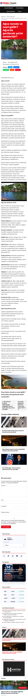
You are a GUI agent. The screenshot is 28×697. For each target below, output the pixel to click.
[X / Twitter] (8, 556)
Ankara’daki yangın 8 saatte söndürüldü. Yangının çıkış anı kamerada (13, 614)
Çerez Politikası (11, 11)
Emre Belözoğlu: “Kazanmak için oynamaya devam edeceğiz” (13, 617)
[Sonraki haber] (23, 566)
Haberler (3, 16)
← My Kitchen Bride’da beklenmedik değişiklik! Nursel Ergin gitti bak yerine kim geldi (8, 405)
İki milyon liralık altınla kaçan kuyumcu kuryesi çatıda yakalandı (14, 611)
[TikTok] (21, 556)
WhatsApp (6, 69)
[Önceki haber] (20, 566)
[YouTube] (17, 556)
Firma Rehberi (20, 8)
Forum (19, 11)
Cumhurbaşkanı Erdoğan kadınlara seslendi (13, 622)
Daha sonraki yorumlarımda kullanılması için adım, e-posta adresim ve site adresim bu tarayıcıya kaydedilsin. (13, 522)
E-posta (4, 506)
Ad (2, 500)
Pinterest (18, 69)
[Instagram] (12, 556)
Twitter (10, 67)
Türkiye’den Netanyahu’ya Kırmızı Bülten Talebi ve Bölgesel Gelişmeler (14, 620)
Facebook (16, 67)
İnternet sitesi (5, 512)
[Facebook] (4, 556)
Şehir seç (6, 542)
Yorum (3, 485)
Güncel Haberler (8, 8)
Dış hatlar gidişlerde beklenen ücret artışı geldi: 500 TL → (22, 405)
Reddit (12, 69)
